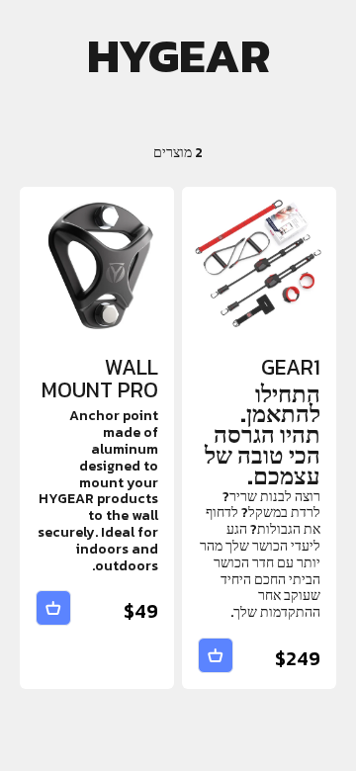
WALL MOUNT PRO (100, 378)
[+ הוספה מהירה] (215, 655)
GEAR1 (290, 367)
